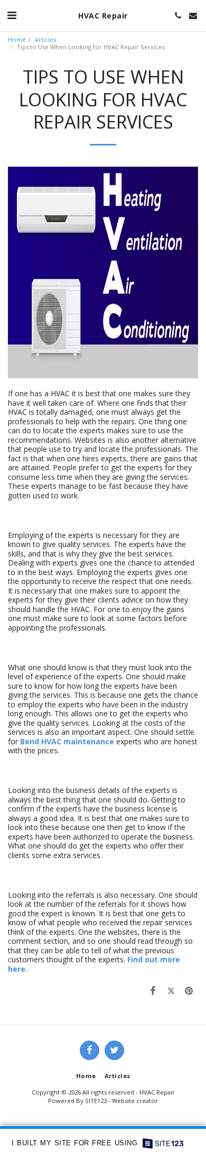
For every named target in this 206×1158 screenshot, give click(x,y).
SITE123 (96, 1101)
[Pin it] (189, 990)
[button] (12, 15)
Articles (45, 39)
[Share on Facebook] (153, 990)
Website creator (135, 1101)
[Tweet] (171, 990)
